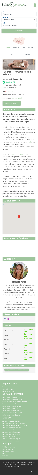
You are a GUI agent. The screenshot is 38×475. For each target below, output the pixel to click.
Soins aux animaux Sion (10, 408)
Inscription (5, 387)
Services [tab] (16, 48)
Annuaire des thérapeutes (10, 441)
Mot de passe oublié (9, 391)
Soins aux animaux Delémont (11, 415)
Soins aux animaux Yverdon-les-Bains (14, 402)
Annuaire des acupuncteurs (11, 421)
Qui (4, 12)
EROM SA (11, 462)
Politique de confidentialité (11, 467)
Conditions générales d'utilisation (21, 464)
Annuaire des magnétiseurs (11, 434)
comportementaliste (18, 154)
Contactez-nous (11, 103)
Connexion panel (8, 389)
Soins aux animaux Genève (11, 397)
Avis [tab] (11, 54)
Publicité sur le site (8, 451)
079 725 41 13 (12, 92)
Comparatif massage (9, 436)
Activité (5, 17)
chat (29, 142)
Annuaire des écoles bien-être (11, 428)
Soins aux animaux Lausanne (12, 399)
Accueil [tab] (7, 48)
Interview (5, 456)
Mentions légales (21, 462)
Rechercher (19, 30)
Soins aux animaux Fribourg (11, 410)
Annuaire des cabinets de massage (13, 423)
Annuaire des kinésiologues (11, 432)
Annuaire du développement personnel (14, 425)
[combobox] (19, 20)
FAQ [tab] (23, 48)
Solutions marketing (8, 447)
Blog (3, 454)
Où (4, 23)
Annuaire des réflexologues (11, 439)
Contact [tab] (27, 54)
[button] (5, 64)
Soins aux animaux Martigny (11, 406)
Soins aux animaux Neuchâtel (12, 413)
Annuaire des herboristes (10, 430)
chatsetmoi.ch (17, 98)
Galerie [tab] (30, 48)
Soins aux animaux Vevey (10, 404)
